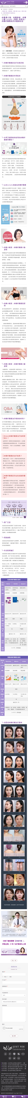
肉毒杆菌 (19, 941)
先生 (5, 976)
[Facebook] (10, 1054)
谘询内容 (4, 1005)
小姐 (10, 976)
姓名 (3, 972)
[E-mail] (18, 1058)
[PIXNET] (23, 1054)
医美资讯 (5, 9)
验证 (3, 1024)
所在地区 (4, 999)
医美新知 (11, 9)
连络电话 (5, 986)
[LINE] (14, 1054)
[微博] (14, 1058)
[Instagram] (10, 1058)
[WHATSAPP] (5, 1054)
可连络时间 (5, 992)
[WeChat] (18, 1054)
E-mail (4, 980)
